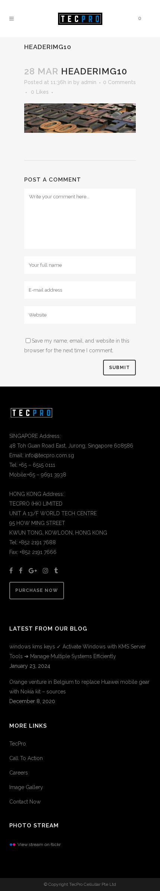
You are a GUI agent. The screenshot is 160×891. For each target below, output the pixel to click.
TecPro (17, 744)
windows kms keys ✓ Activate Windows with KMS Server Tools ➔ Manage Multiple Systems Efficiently (77, 651)
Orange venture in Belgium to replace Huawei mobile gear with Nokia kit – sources (79, 687)
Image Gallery (26, 787)
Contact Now (25, 802)
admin (88, 82)
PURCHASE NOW (36, 590)
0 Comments (119, 82)
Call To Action (26, 758)
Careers (18, 773)
